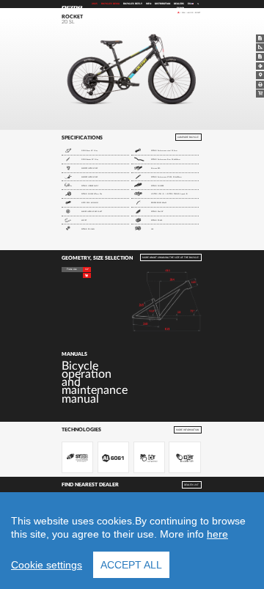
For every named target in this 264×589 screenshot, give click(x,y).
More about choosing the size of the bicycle (170, 258)
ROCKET (197, 12)
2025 (95, 4)
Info (148, 4)
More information (187, 429)
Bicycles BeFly (132, 4)
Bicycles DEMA (110, 4)
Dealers (179, 4)
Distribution (162, 4)
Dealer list (191, 484)
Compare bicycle (188, 137)
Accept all (131, 565)
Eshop (180, 8)
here (217, 534)
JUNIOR (190, 12)
